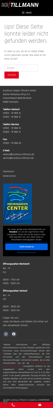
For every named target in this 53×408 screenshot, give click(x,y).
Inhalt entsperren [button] (26, 246)
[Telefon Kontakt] (13, 405)
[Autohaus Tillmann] (20, 5)
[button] (5, 402)
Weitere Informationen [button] (26, 252)
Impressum (8, 171)
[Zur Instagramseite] (6, 334)
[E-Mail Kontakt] (40, 405)
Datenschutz (9, 176)
